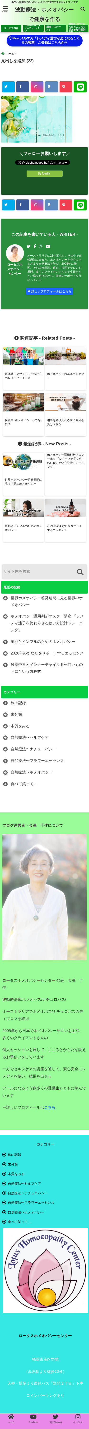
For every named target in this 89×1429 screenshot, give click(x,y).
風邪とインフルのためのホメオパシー (43, 642)
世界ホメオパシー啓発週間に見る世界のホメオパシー (47, 601)
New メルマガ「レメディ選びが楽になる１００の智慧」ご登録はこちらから (45, 40)
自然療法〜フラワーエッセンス (37, 761)
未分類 (16, 714)
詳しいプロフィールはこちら (50, 291)
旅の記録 (18, 703)
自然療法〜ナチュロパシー (33, 749)
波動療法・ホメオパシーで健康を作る (44, 14)
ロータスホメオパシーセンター (15, 269)
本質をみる (20, 726)
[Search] (80, 572)
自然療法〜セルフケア (30, 737)
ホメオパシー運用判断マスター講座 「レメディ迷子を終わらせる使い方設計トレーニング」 (47, 623)
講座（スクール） (54, 28)
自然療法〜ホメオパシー (31, 772)
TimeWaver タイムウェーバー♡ (32, 28)
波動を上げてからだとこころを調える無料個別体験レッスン (77, 28)
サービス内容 (11, 28)
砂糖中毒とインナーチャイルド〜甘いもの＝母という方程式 (47, 668)
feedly (46, 173)
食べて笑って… (24, 784)
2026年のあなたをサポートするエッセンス (47, 653)
